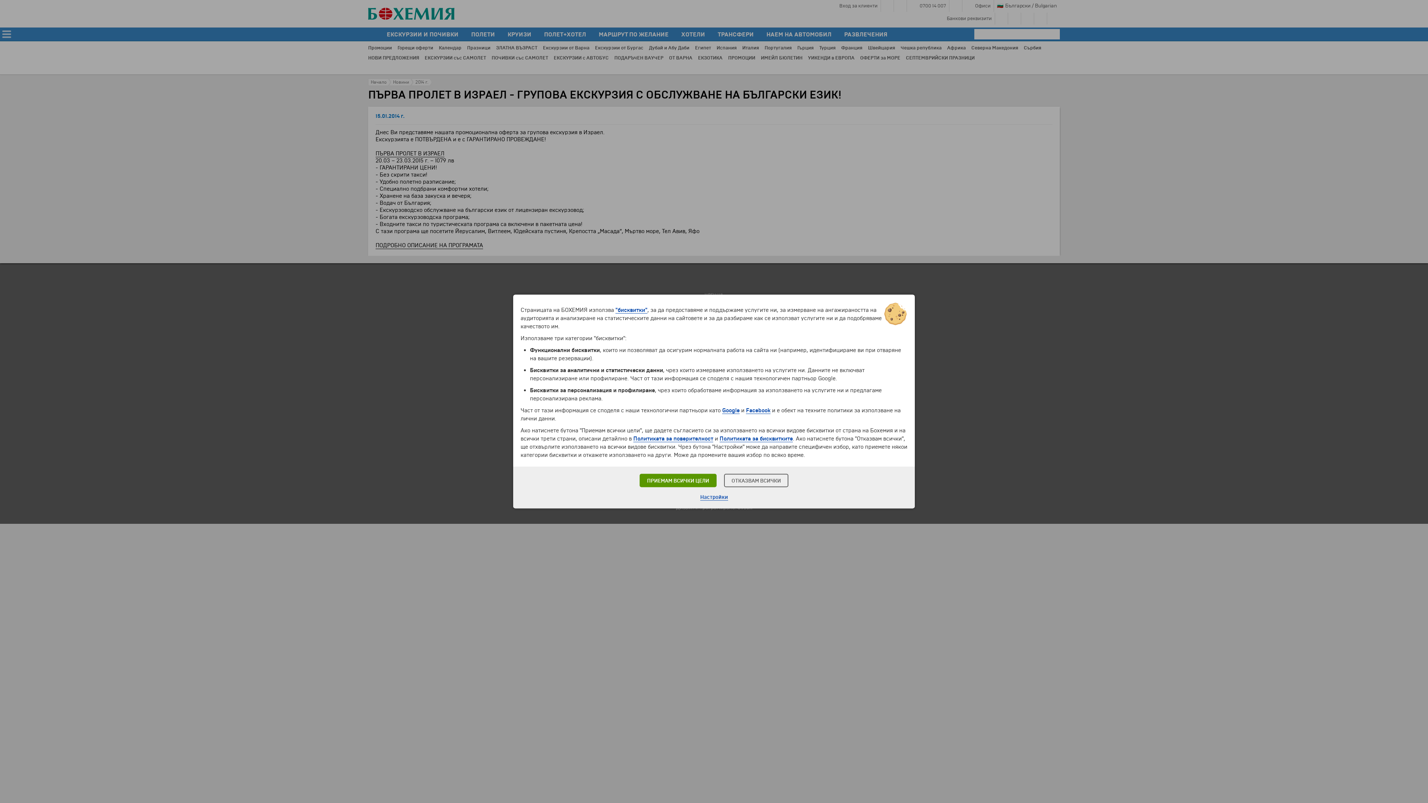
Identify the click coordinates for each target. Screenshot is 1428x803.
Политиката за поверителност (673, 438)
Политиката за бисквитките (756, 438)
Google (731, 410)
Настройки (714, 497)
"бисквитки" (631, 310)
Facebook (758, 410)
